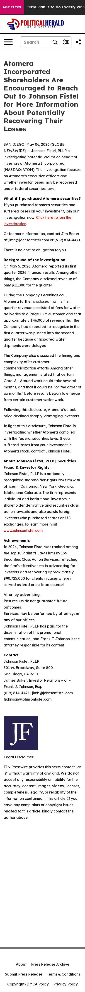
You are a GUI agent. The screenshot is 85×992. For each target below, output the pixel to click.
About (21, 964)
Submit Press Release (23, 974)
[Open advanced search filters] (65, 42)
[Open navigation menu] (8, 41)
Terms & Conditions (63, 974)
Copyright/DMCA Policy (28, 984)
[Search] (54, 42)
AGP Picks (12, 7)
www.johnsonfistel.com (23, 530)
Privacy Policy (65, 984)
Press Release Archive (50, 964)
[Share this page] (78, 41)
